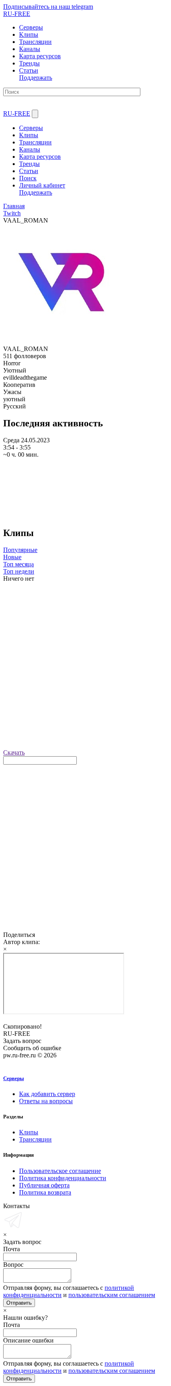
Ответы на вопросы (46, 1101)
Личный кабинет (42, 185)
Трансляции (35, 142)
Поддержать (35, 77)
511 (7, 356)
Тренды (29, 163)
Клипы (28, 135)
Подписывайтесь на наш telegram (48, 6)
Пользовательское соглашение (60, 1170)
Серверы (31, 127)
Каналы (29, 149)
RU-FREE (16, 113)
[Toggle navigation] (35, 114)
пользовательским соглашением (111, 1294)
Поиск (28, 178)
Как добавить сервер (47, 1093)
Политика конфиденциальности (62, 1178)
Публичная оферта (44, 1185)
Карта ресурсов (40, 156)
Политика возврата (45, 1192)
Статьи (28, 171)
